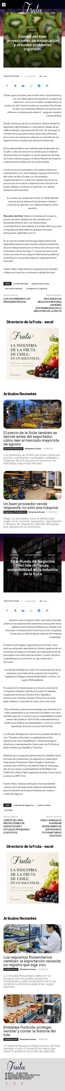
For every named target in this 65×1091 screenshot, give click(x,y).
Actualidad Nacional (13, 448)
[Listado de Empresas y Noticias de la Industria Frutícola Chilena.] (33, 8)
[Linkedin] (22, 85)
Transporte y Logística (36, 288)
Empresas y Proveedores (15, 512)
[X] (14, 85)
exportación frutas (40, 283)
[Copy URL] (46, 85)
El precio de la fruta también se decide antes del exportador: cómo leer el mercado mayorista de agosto (31, 438)
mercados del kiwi (13, 288)
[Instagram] (14, 1084)
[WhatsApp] (30, 85)
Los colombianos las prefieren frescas (16, 300)
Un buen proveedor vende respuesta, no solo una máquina (30, 506)
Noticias (32, 30)
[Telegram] (38, 85)
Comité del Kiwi (21, 283)
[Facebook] (6, 85)
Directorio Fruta (11, 76)
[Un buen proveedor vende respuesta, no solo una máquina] (32, 485)
